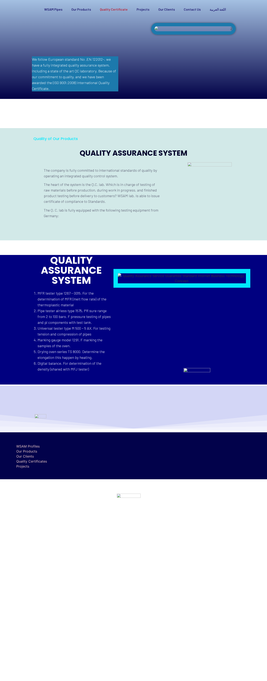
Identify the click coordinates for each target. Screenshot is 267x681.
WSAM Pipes (53, 9)
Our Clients (166, 9)
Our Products (81, 9)
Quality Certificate (114, 9)
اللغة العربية (218, 9)
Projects (143, 9)
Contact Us (192, 9)
